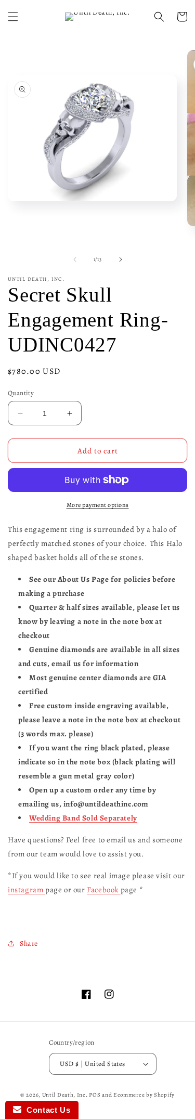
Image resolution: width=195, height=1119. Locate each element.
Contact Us (45, 1109)
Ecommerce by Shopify (144, 1095)
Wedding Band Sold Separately (83, 818)
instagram (26, 889)
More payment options (98, 505)
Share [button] (29, 943)
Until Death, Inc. (65, 1095)
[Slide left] (74, 259)
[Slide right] (120, 259)
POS (94, 1095)
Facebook (103, 889)
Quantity (21, 392)
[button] (13, 16)
